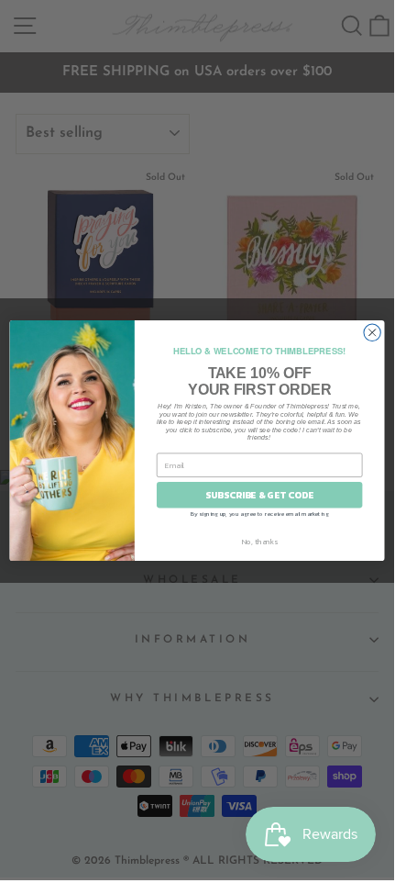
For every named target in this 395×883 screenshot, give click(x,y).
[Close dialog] (372, 332)
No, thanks (260, 541)
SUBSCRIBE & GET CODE (259, 494)
